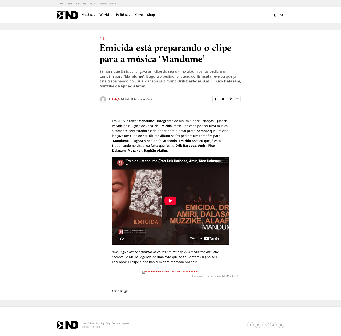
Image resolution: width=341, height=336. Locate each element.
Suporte (114, 3)
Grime (69, 3)
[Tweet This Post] (223, 99)
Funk (61, 3)
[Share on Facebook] (215, 99)
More (138, 15)
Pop (77, 3)
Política (122, 15)
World (104, 15)
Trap (92, 3)
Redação (116, 99)
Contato (102, 3)
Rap (84, 3)
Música (87, 15)
